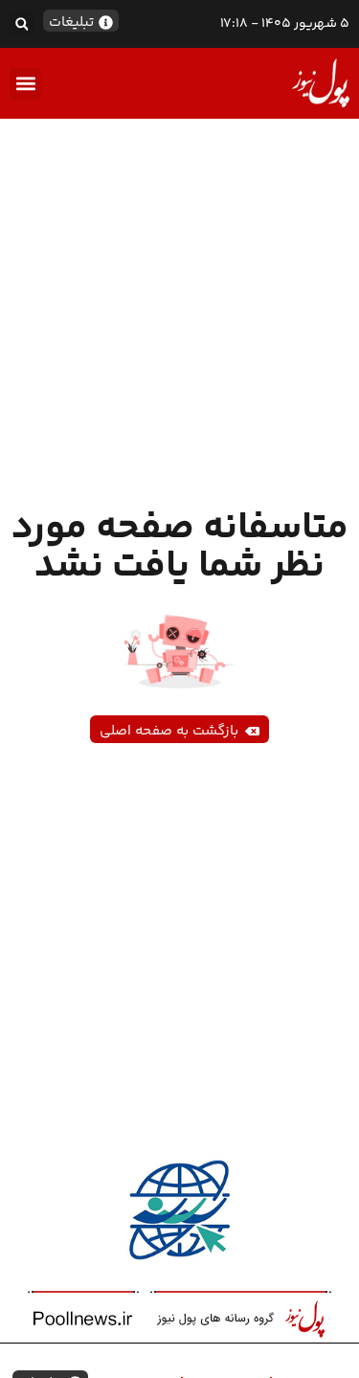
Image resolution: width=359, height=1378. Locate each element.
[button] (22, 23)
